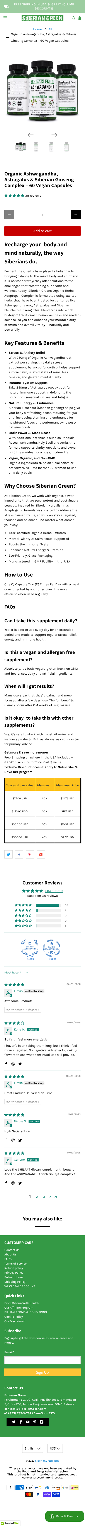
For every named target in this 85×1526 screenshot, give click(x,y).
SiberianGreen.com (47, 1460)
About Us (10, 1254)
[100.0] (30, 948)
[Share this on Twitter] (8, 854)
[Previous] (30, 135)
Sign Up (42, 1372)
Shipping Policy (15, 1282)
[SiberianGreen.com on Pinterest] (35, 1423)
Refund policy (13, 1268)
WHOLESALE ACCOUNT (19, 1286)
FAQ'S (8, 1259)
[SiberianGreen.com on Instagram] (42, 1423)
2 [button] (37, 1197)
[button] (14, 196)
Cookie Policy (13, 1317)
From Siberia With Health (21, 1303)
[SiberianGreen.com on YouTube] (28, 1423)
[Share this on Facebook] (19, 854)
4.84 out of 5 (54, 891)
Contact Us (11, 1250)
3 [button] (44, 1197)
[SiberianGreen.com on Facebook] (21, 1423)
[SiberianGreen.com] (42, 18)
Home (37, 29)
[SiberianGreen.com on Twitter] (14, 1423)
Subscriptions (13, 1277)
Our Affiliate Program (18, 1307)
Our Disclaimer (14, 1321)
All (50, 29)
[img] (14, 985)
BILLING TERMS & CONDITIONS (25, 1312)
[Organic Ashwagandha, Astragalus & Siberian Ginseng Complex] (42, 90)
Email (9, 1352)
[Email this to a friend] (41, 854)
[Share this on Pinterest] (30, 854)
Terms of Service (15, 1263)
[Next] (54, 135)
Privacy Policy (13, 1272)
